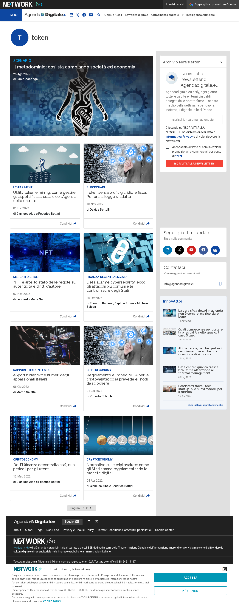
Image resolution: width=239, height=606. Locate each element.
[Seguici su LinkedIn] (167, 250)
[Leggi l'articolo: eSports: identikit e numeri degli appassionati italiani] (45, 368)
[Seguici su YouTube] (191, 250)
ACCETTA (190, 577)
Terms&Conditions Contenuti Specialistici (124, 530)
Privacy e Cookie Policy (78, 530)
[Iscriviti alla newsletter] (215, 250)
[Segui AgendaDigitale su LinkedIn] (88, 522)
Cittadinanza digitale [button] (165, 14)
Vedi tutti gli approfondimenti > (206, 405)
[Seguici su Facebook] (203, 250)
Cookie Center (164, 530)
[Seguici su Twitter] (179, 250)
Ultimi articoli (113, 14)
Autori (28, 530)
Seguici (70, 521)
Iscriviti (194, 163)
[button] (11, 15)
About (17, 530)
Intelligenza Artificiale (200, 14)
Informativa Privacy (179, 136)
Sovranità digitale (136, 14)
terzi (178, 156)
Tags (39, 530)
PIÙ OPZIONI (190, 590)
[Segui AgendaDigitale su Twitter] (96, 522)
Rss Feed (52, 530)
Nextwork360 (21, 547)
